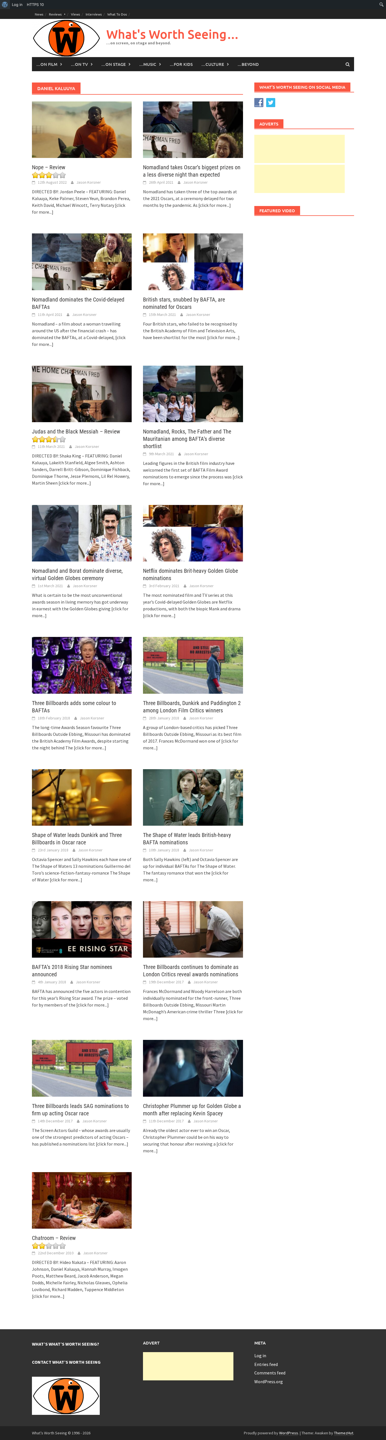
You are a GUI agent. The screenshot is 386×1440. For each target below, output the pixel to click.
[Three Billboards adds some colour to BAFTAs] (82, 664)
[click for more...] (214, 205)
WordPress (288, 1432)
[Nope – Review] (82, 129)
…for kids (181, 64)
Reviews (55, 14)
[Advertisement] (299, 149)
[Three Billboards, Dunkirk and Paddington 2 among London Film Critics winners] (193, 664)
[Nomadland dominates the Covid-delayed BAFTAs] (82, 261)
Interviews (94, 14)
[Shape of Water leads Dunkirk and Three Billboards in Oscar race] (82, 797)
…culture (212, 64)
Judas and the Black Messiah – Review (76, 431)
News (39, 14)
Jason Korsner (88, 182)
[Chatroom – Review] (82, 1200)
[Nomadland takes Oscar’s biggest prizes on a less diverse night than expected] (193, 129)
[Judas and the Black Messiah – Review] (82, 393)
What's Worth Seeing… (172, 34)
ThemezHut (343, 1432)
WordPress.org (268, 1381)
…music (147, 64)
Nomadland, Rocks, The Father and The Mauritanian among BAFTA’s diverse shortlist (187, 439)
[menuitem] (5, 4)
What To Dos (117, 14)
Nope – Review (48, 167)
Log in (260, 1355)
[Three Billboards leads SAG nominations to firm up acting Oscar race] (82, 1067)
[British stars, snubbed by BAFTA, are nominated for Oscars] (193, 261)
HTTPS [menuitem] (35, 4)
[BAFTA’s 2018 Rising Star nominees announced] (82, 929)
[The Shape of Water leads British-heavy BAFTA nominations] (193, 797)
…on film (46, 64)
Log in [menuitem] (17, 4)
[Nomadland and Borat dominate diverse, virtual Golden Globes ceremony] (82, 532)
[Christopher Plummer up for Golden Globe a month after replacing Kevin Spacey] (193, 1067)
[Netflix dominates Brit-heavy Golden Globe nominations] (193, 532)
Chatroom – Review (54, 1238)
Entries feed (266, 1364)
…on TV (79, 64)
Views (75, 14)
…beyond (248, 64)
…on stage (113, 64)
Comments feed (269, 1373)
